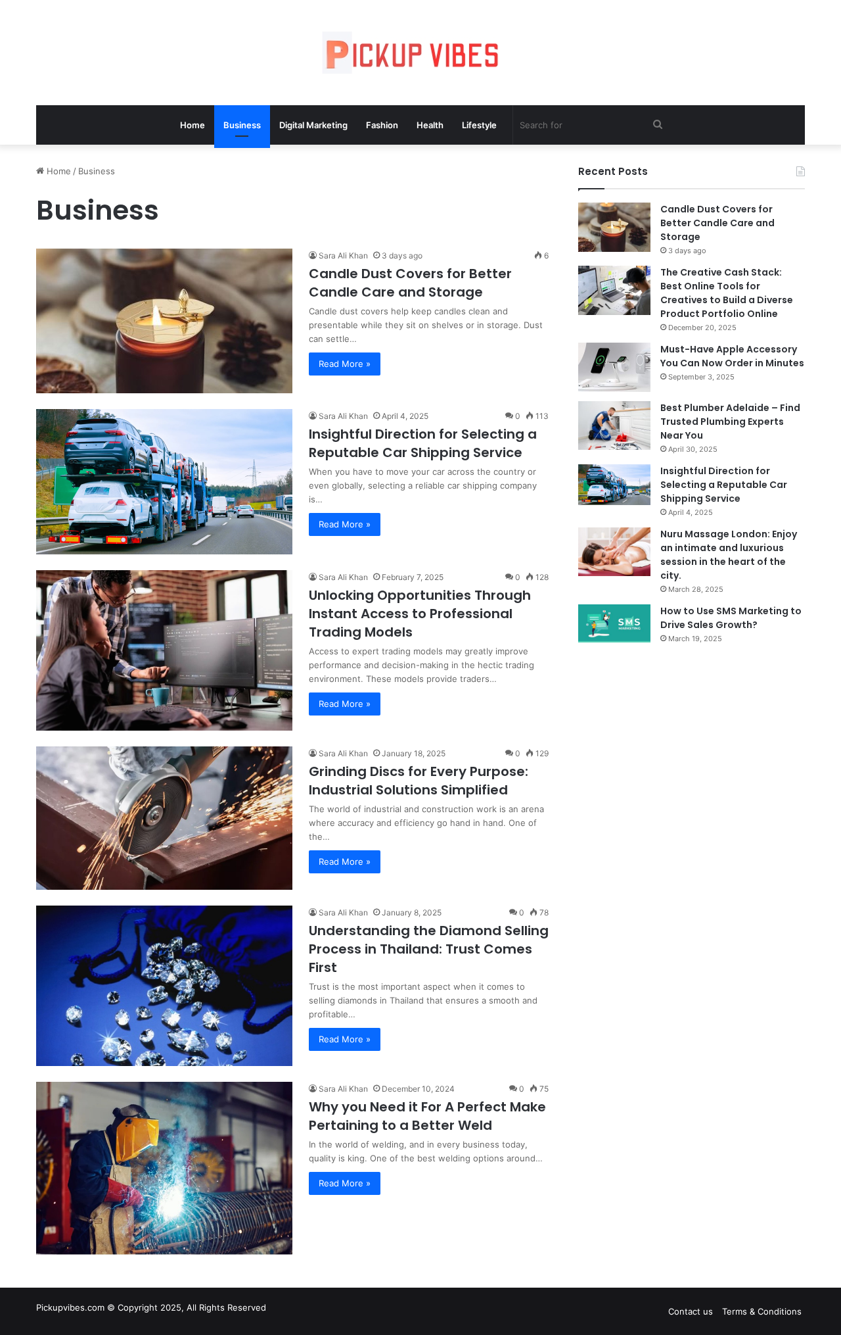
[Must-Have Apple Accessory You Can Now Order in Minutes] (614, 367)
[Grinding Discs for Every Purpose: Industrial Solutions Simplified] (164, 818)
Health (430, 125)
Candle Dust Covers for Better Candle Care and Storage (410, 282)
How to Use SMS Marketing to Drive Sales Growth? (731, 617)
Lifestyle (479, 125)
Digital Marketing (313, 125)
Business (242, 125)
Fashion (382, 125)
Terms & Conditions (762, 1311)
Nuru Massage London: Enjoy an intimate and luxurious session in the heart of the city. (728, 554)
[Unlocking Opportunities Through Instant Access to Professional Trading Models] (164, 650)
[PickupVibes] (420, 52)
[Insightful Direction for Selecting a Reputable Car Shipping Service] (164, 481)
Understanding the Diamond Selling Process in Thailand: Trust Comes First (429, 949)
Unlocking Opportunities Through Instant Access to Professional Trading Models (420, 613)
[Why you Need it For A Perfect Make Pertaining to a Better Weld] (164, 1168)
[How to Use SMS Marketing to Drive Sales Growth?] (614, 623)
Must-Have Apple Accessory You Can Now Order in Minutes (732, 356)
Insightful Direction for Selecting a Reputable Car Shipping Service (423, 443)
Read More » (345, 363)
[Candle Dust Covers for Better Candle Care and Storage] (164, 321)
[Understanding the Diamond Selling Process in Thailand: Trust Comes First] (164, 986)
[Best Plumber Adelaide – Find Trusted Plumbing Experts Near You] (614, 425)
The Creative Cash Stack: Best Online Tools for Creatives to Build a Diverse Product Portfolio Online (726, 293)
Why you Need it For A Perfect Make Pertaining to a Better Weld (427, 1116)
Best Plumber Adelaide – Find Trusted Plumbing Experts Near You (730, 421)
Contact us (690, 1311)
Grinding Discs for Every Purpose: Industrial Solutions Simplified (418, 780)
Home (192, 125)
